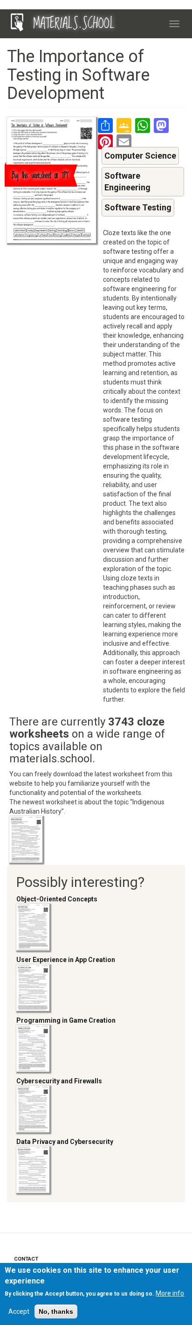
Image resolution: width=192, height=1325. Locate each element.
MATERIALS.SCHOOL (74, 24)
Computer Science (140, 155)
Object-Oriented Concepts (56, 899)
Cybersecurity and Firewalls (59, 1081)
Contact (26, 1259)
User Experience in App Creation (65, 959)
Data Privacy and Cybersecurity (64, 1141)
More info (170, 1293)
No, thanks (56, 1311)
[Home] (16, 22)
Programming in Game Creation (66, 1020)
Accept (18, 1311)
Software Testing (137, 207)
